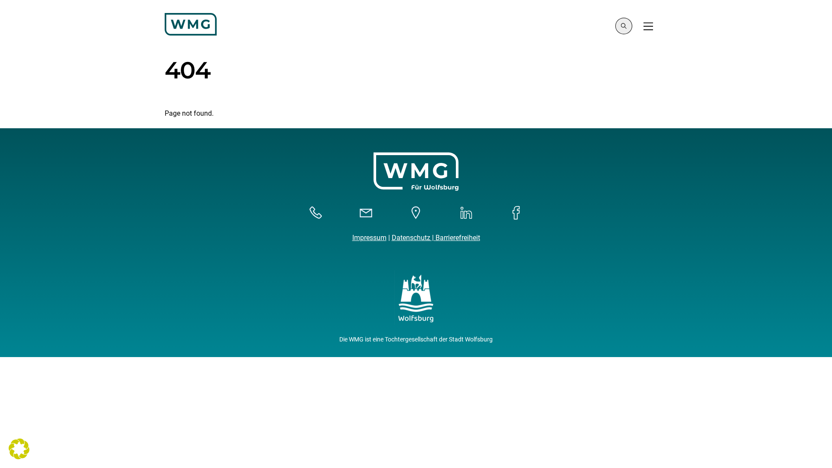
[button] (19, 449)
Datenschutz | (414, 238)
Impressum (369, 238)
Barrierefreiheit (458, 238)
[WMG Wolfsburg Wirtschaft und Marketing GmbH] (191, 32)
